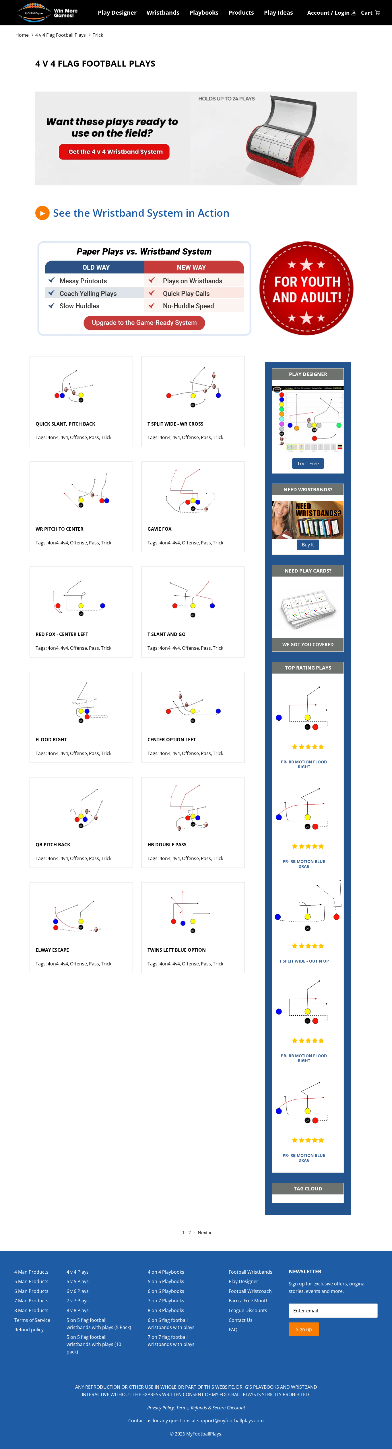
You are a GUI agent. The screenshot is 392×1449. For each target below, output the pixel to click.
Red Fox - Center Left (62, 634)
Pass (94, 437)
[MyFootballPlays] (47, 12)
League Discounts (248, 1310)
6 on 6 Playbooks (166, 1291)
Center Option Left (172, 739)
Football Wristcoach (250, 1291)
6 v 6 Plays (78, 1291)
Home (22, 35)
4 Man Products (31, 1272)
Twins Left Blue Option (177, 950)
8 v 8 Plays (78, 1310)
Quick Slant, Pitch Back (65, 424)
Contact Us (241, 1320)
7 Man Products (31, 1300)
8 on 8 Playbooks (166, 1310)
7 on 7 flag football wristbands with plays (171, 1341)
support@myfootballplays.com (230, 1420)
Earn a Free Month (249, 1300)
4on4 (53, 437)
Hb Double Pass (167, 844)
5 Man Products (31, 1281)
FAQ (233, 1329)
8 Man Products (31, 1310)
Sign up (304, 1329)
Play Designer (117, 12)
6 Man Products (31, 1291)
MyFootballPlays (203, 1434)
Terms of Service (32, 1320)
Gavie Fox (160, 529)
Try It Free (308, 463)
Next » (204, 1232)
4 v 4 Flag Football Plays (60, 35)
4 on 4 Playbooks (166, 1272)
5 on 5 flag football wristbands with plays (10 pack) (94, 1344)
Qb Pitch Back (53, 844)
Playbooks (203, 12)
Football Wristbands (250, 1272)
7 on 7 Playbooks (166, 1300)
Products (241, 12)
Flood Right (51, 739)
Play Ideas (278, 12)
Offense (78, 437)
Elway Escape (52, 950)
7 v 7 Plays (78, 1300)
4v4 (64, 437)
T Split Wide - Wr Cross (175, 424)
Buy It (308, 545)
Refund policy (29, 1329)
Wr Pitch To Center (60, 529)
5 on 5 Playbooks (166, 1281)
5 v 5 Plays (78, 1281)
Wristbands (163, 12)
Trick (98, 35)
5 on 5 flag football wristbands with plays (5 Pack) (99, 1324)
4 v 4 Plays (78, 1272)
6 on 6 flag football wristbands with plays (171, 1324)
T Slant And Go (167, 634)
